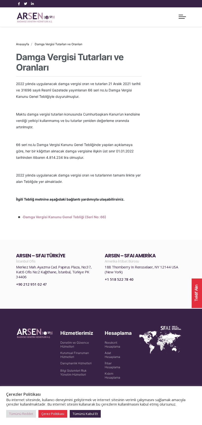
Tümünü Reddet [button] (21, 413)
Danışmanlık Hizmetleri (76, 363)
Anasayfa (22, 44)
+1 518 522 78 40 (119, 279)
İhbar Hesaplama (112, 365)
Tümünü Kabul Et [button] (85, 413)
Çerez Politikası (52, 413)
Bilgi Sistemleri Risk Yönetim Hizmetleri (73, 372)
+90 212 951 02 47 (31, 284)
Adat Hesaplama (112, 355)
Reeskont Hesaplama (112, 344)
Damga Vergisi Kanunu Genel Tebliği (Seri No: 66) (64, 217)
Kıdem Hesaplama (112, 375)
